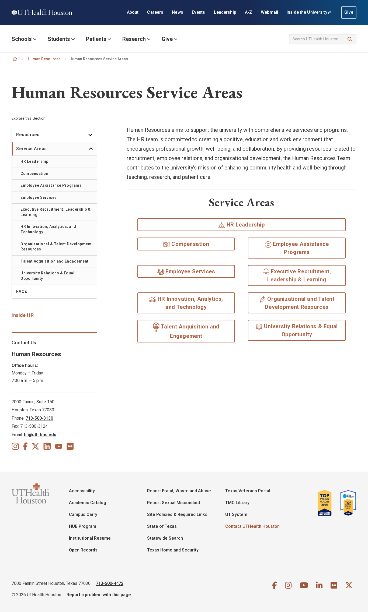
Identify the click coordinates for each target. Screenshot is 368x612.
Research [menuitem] (134, 39)
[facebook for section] (25, 445)
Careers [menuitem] (155, 12)
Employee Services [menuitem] (38, 197)
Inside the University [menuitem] (307, 12)
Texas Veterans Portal (247, 490)
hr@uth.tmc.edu (40, 434)
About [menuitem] (133, 12)
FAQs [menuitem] (21, 291)
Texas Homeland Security (173, 550)
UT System (236, 514)
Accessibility (82, 490)
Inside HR (23, 315)
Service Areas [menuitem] (31, 148)
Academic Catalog (87, 502)
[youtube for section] (58, 445)
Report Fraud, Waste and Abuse (179, 490)
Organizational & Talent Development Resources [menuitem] (56, 247)
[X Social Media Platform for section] (35, 445)
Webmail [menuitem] (269, 12)
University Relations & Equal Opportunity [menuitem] (47, 276)
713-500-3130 (39, 418)
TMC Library (237, 502)
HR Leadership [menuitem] (34, 161)
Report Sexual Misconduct (173, 502)
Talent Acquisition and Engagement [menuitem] (54, 261)
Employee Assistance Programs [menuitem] (51, 185)
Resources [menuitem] (28, 134)
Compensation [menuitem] (34, 173)
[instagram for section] (15, 445)
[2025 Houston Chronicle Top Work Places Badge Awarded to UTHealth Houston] (327, 503)
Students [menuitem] (59, 39)
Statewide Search (165, 538)
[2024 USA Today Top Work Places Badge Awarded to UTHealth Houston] (346, 503)
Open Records (83, 550)
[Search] (350, 39)
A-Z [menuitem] (248, 12)
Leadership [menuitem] (225, 12)
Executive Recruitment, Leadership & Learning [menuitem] (55, 212)
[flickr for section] (70, 445)
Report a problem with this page (99, 594)
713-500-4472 (109, 583)
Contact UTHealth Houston (252, 526)
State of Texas (162, 526)
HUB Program (82, 526)
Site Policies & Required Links (177, 514)
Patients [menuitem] (96, 39)
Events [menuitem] (198, 12)
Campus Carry (83, 514)
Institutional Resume (90, 538)
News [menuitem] (177, 12)
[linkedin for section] (47, 445)
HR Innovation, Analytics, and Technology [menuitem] (48, 229)
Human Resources (44, 59)
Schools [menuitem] (22, 39)
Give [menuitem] (348, 12)
